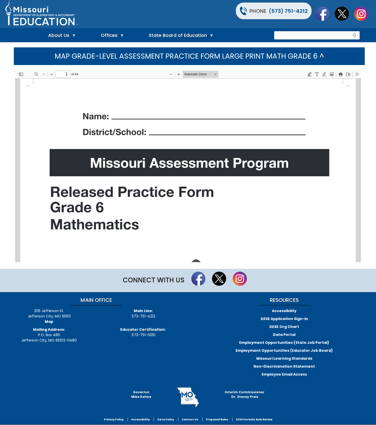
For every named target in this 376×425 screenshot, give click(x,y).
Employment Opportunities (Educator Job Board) (284, 350)
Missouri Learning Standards (284, 358)
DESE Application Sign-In (284, 318)
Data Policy (165, 419)
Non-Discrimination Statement (284, 366)
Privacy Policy (114, 419)
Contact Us (190, 419)
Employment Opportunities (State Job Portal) (284, 342)
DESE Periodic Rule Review (254, 419)
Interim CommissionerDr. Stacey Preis (244, 394)
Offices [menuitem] (107, 36)
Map (49, 321)
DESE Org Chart (284, 326)
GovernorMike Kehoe (141, 394)
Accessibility (284, 310)
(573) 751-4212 (288, 11)
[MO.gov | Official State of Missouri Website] (188, 397)
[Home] (96, 14)
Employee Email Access (284, 374)
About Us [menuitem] (57, 36)
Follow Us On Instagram (363, 13)
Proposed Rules (217, 419)
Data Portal (284, 334)
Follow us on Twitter (344, 13)
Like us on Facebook (325, 13)
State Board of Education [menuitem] (176, 36)
